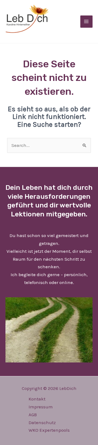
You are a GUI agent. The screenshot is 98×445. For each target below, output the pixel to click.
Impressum (41, 406)
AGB (33, 414)
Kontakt (37, 399)
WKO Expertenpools (49, 430)
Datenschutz (42, 422)
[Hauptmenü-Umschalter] (86, 21)
